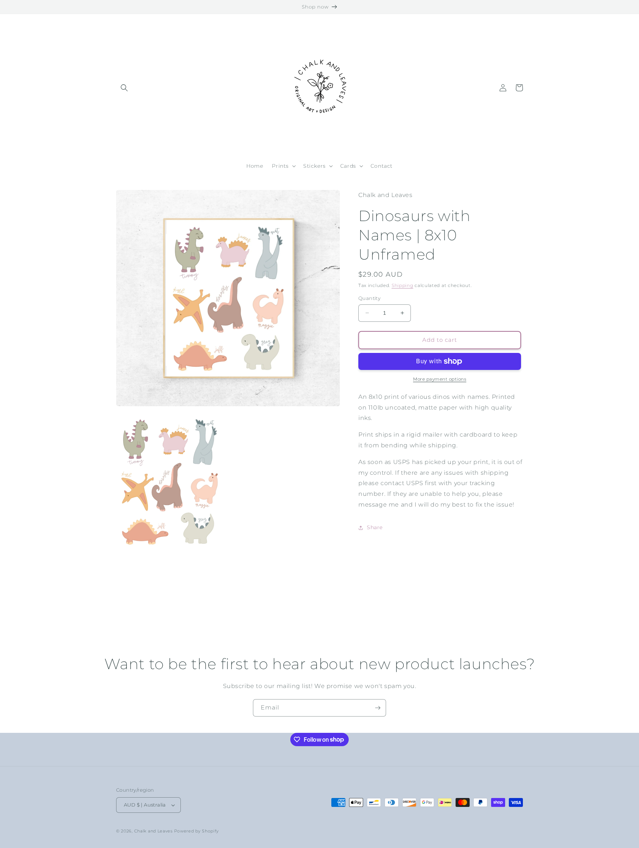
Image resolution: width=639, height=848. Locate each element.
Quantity (369, 298)
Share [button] (375, 527)
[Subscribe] (377, 708)
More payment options (439, 379)
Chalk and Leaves (153, 831)
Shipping (402, 285)
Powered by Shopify (196, 831)
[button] (124, 88)
